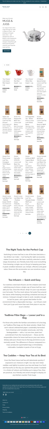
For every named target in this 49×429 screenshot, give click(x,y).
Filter (7, 65)
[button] (6, 88)
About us (5, 400)
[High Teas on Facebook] (3, 395)
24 (26, 233)
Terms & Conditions (7, 412)
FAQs (4, 405)
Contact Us (5, 402)
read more (7, 50)
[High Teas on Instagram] (6, 395)
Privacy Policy (31, 387)
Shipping (5, 409)
